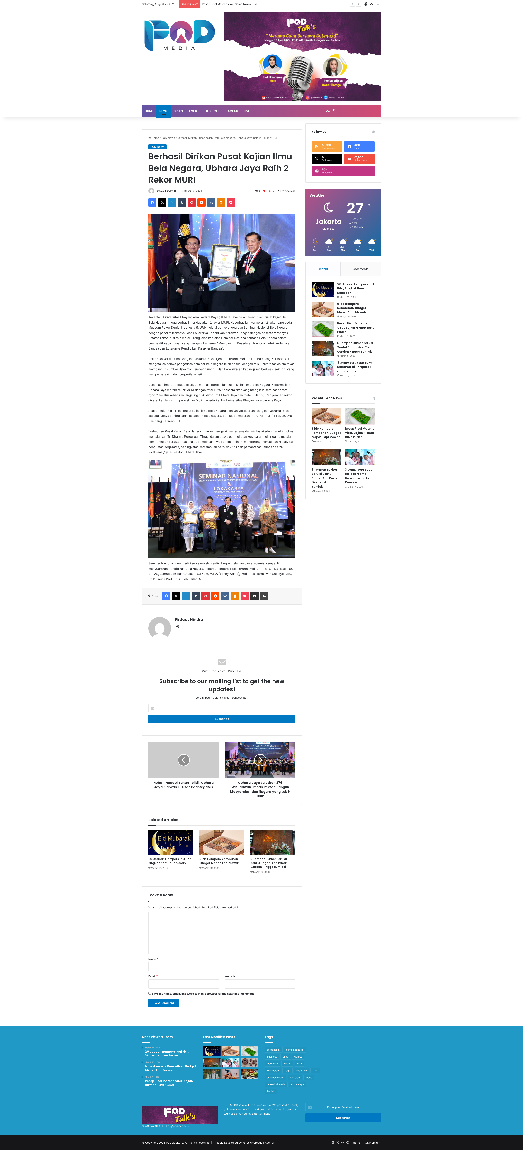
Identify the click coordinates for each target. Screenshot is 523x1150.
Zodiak (271, 1091)
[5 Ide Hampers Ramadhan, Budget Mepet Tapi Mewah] (221, 842)
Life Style (301, 1070)
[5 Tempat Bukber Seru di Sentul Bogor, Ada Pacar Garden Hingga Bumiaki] (272, 842)
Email (153, 976)
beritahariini (273, 1049)
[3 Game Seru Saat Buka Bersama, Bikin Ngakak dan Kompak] (323, 368)
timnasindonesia (276, 1084)
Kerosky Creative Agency (258, 1142)
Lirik (315, 1070)
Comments (361, 269)
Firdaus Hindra (164, 191)
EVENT (194, 111)
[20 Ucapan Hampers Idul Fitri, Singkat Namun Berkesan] (170, 842)
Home (155, 137)
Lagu (287, 1070)
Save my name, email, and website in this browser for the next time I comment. (203, 993)
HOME (149, 111)
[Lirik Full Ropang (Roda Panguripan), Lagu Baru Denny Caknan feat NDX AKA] (212, 1074)
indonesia (272, 1063)
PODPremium (371, 1142)
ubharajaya (297, 1084)
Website (230, 976)
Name (153, 959)
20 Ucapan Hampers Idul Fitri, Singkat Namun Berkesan (170, 861)
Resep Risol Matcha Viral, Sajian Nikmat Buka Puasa (355, 327)
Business (272, 1056)
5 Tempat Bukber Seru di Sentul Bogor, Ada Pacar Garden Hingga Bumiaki (268, 863)
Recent (323, 269)
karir (299, 1063)
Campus (231, 111)
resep (309, 1077)
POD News (168, 137)
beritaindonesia (295, 1049)
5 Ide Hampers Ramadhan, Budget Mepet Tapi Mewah (219, 861)
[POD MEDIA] (180, 35)
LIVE (247, 111)
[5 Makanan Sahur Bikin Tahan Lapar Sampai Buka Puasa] (249, 1062)
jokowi (287, 1063)
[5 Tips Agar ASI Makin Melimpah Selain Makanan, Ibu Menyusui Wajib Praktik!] (231, 1074)
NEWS (163, 111)
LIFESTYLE (212, 111)
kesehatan (273, 1070)
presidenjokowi (275, 1077)
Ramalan (295, 1077)
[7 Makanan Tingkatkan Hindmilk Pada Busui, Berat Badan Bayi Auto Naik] (249, 1074)
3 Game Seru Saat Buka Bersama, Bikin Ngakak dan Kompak (354, 367)
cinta (285, 1056)
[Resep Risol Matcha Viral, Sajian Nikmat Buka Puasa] (323, 329)
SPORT (178, 111)
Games (298, 1056)
